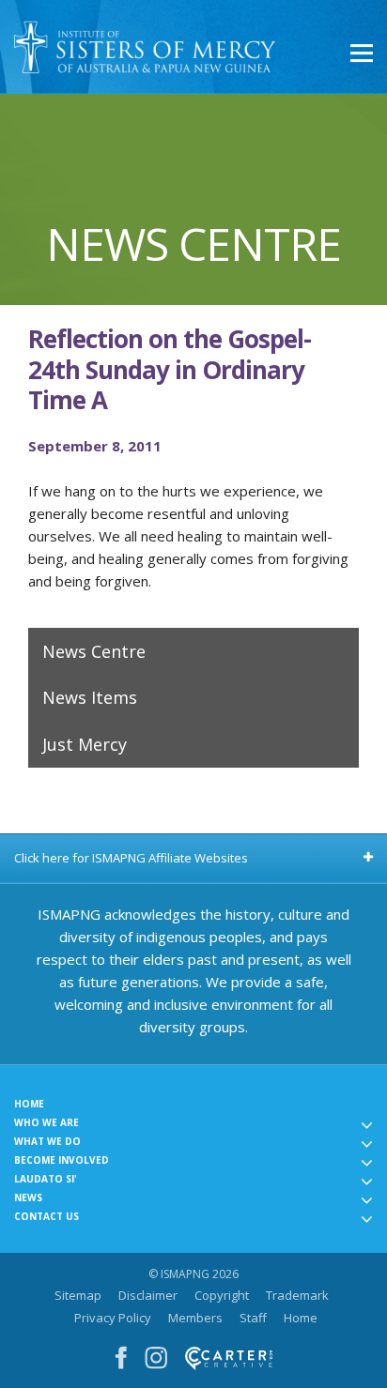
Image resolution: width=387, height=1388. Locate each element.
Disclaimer (148, 1295)
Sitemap (77, 1295)
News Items (89, 697)
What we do (47, 1141)
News (28, 1197)
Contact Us (46, 1216)
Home (29, 1103)
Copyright (221, 1295)
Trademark (297, 1295)
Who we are (46, 1122)
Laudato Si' (45, 1178)
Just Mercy (84, 744)
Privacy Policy (112, 1317)
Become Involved (61, 1160)
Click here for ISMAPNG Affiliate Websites (131, 857)
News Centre (94, 651)
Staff (253, 1317)
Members (195, 1317)
